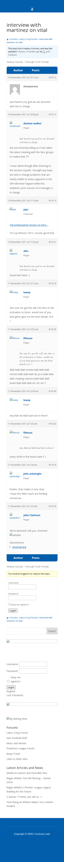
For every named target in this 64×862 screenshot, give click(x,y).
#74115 (52, 114)
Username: (13, 582)
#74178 (52, 506)
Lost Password (14, 695)
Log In (13, 610)
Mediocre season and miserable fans (26, 773)
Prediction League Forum (20, 748)
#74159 (52, 464)
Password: (13, 593)
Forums (14, 39)
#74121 (52, 242)
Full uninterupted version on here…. (29, 225)
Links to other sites (17, 759)
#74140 (52, 391)
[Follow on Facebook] (27, 843)
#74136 (52, 329)
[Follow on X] (36, 843)
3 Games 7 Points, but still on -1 (24, 796)
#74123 (52, 283)
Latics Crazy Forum (28, 39)
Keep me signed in (20, 604)
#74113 (52, 77)
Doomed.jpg (19, 547)
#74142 (52, 423)
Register (11, 691)
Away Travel (13, 753)
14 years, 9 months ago (28, 51)
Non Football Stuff (16, 738)
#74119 (52, 200)
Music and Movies (16, 743)
